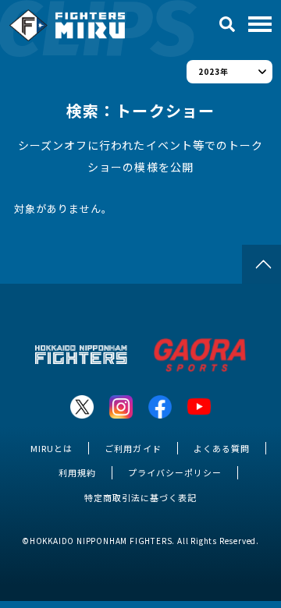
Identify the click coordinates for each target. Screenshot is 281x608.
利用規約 (77, 472)
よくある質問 (222, 448)
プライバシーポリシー (175, 472)
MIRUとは (51, 448)
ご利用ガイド (133, 448)
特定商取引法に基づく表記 (140, 497)
